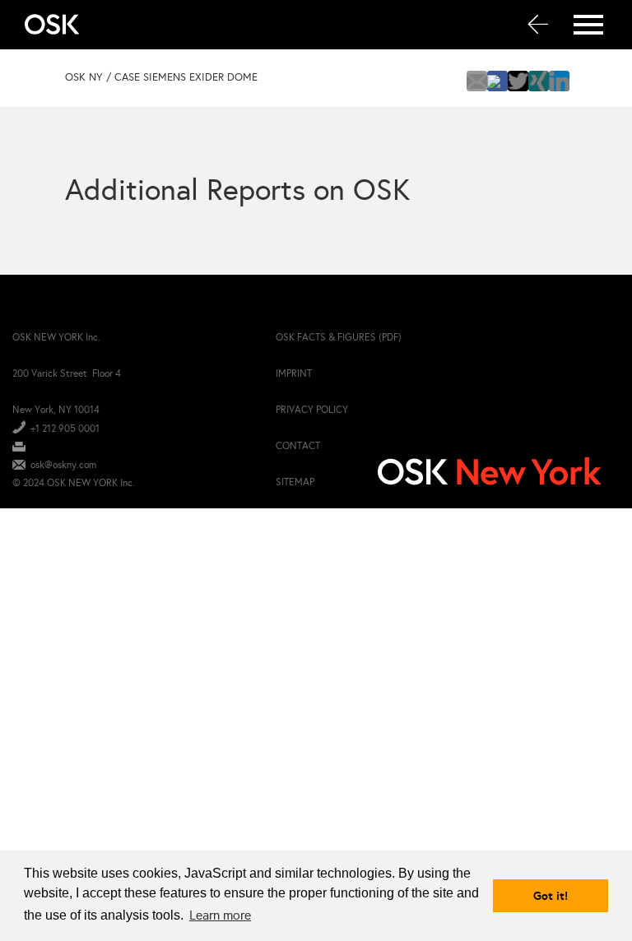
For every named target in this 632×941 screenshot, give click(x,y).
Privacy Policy (312, 409)
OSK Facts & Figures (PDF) (339, 337)
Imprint (294, 373)
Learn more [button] (220, 915)
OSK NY (84, 77)
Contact (298, 446)
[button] (477, 81)
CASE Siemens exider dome (186, 77)
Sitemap (295, 482)
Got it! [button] (550, 895)
